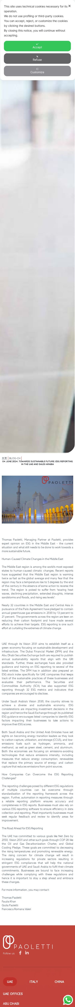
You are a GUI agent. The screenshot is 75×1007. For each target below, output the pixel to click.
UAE (10, 982)
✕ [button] (69, 6)
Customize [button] (37, 72)
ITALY (34, 982)
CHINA (59, 982)
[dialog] (37, 40)
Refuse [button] (37, 59)
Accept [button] (37, 47)
